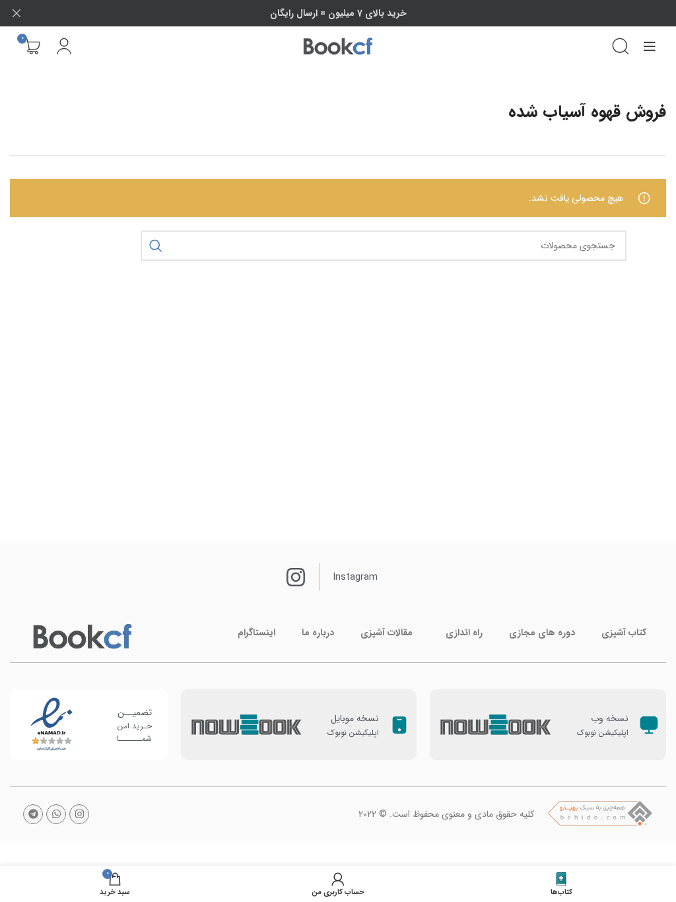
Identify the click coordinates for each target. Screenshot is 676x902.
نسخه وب (609, 718)
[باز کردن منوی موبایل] (649, 46)
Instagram (355, 577)
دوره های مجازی (542, 632)
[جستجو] (620, 46)
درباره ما (318, 632)
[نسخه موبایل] (399, 725)
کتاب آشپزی (623, 632)
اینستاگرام (256, 632)
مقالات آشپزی (386, 632)
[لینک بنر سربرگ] (358, 13)
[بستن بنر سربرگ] (16, 13)
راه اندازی (464, 632)
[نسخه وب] (648, 725)
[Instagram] (79, 814)
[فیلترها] (626, 287)
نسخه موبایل (355, 718)
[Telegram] (33, 814)
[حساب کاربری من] (64, 46)
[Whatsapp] (56, 814)
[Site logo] (338, 46)
